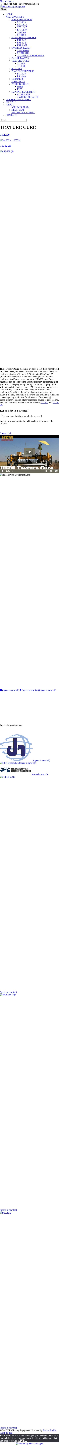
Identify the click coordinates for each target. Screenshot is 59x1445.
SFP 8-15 (21, 22)
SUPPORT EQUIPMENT (23, 92)
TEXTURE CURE (20, 61)
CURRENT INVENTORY (18, 99)
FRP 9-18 (21, 40)
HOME (9, 14)
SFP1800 (21, 35)
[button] (6, 1433)
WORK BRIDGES (20, 84)
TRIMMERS (17, 79)
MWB (20, 86)
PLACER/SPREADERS (22, 71)
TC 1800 (21, 66)
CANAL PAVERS (20, 58)
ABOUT (10, 104)
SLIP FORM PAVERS (21, 19)
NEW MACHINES (15, 17)
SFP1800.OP (23, 53)
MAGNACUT (18, 81)
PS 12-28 (21, 73)
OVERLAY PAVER (20, 48)
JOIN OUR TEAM (20, 107)
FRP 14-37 (22, 45)
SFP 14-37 (22, 30)
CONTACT (11, 115)
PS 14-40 (21, 76)
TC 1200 (21, 63)
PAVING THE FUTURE (23, 112)
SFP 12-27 (22, 27)
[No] (25, 1441)
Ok (22, 1441)
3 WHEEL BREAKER (28, 97)
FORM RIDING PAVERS (23, 37)
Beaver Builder (50, 1430)
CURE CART (23, 94)
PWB (19, 89)
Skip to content (7, 1)
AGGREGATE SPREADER (30, 55)
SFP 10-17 (22, 24)
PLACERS (16, 68)
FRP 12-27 (22, 42)
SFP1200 (21, 32)
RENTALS (11, 102)
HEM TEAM (17, 110)
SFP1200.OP (23, 50)
